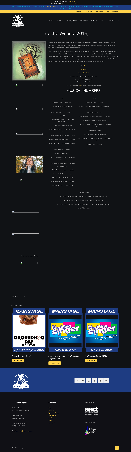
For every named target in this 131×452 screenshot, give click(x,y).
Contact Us (51, 423)
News (50, 420)
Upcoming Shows (53, 413)
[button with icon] (77, 380)
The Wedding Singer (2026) (96, 356)
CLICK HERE (73, 1)
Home (50, 408)
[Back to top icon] (117, 448)
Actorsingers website (51, 6)
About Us (51, 410)
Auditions (51, 418)
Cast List (83, 69)
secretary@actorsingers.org (24, 431)
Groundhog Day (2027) (21, 356)
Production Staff (83, 73)
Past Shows (52, 415)
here (80, 85)
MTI (85, 65)
